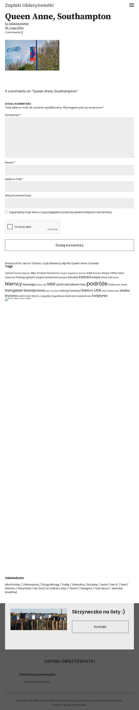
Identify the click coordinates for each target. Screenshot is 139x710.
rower (124, 284)
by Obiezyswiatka (17, 23)
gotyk (30, 277)
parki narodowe (67, 284)
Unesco (87, 290)
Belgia (105, 273)
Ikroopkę (92, 584)
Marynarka (24, 588)
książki (96, 277)
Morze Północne (110, 277)
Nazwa (10, 162)
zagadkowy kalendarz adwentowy (71, 296)
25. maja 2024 (14, 28)
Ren (118, 284)
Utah (104, 291)
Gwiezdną (78, 584)
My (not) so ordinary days (50, 588)
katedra (85, 277)
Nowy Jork (41, 284)
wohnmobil (24, 296)
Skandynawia (34, 290)
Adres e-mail (14, 179)
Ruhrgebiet (14, 290)
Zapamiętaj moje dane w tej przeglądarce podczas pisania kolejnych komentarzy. (60, 212)
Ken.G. (114, 584)
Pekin (82, 284)
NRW (51, 284)
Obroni (73, 588)
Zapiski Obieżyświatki (29, 5)
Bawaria (97, 273)
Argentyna (73, 273)
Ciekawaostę (31, 584)
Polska (111, 284)
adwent (9, 273)
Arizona (82, 273)
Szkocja (64, 290)
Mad (123, 584)
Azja (89, 273)
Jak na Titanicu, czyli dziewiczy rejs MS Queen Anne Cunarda (52, 263)
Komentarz (13, 115)
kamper (62, 277)
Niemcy (13, 284)
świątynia (99, 295)
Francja (21, 277)
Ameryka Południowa (48, 273)
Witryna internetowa (18, 195)
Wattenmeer (113, 291)
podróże (97, 283)
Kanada (73, 277)
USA (97, 290)
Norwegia (29, 284)
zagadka (45, 296)
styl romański (52, 291)
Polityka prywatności (37, 682)
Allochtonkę (12, 584)
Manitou (10, 588)
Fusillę (65, 584)
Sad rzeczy (102, 588)
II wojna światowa (46, 277)
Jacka (104, 584)
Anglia (63, 273)
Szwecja (75, 290)
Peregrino (86, 588)
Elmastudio (79, 705)
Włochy (35, 296)
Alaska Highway (22, 273)
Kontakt (100, 627)
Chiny (113, 273)
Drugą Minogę (50, 584)
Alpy (33, 273)
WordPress (115, 700)
